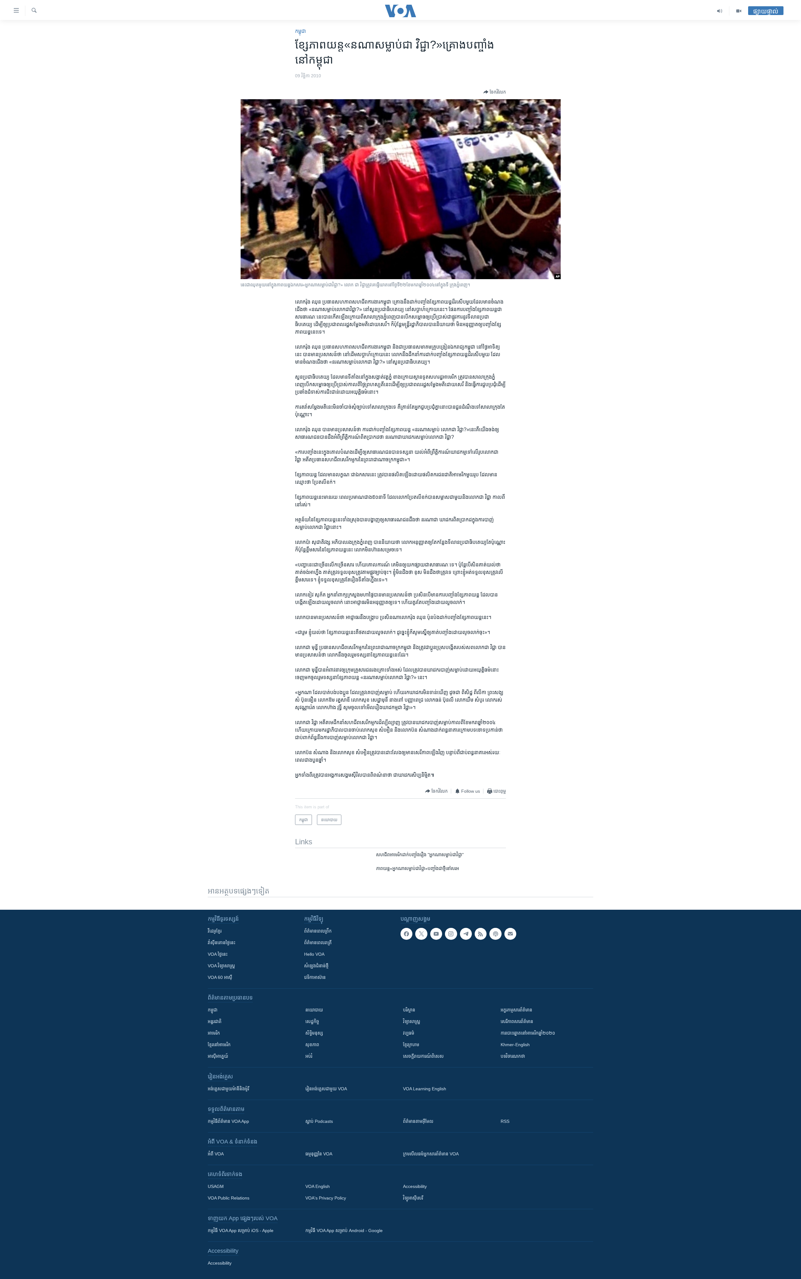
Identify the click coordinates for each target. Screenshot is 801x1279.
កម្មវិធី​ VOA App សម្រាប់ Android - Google (344, 1230)
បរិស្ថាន (409, 1009)
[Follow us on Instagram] (451, 934)
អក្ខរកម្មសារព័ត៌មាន (516, 1009)
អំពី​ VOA (216, 1153)
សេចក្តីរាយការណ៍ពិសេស (423, 1056)
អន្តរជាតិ (215, 1021)
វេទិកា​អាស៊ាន (315, 977)
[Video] (738, 11)
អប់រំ (308, 1056)
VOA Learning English (424, 1088)
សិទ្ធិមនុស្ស (314, 1033)
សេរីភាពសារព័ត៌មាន (517, 1021)
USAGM (216, 1186)
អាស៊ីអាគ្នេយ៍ (218, 1056)
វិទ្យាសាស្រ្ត (411, 1021)
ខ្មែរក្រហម (411, 1044)
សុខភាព (312, 1044)
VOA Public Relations (228, 1197)
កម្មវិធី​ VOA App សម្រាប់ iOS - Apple (240, 1230)
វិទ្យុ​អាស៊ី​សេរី (413, 1197)
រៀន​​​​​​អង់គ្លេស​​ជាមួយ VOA (326, 1088)
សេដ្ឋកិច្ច (312, 1021)
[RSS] (481, 934)
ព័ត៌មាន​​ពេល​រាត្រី (318, 942)
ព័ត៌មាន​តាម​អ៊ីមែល (418, 1121)
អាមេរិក (214, 1033)
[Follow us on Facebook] (406, 934)
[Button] (494, 92)
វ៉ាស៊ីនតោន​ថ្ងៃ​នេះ (221, 942)
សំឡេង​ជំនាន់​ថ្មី (316, 965)
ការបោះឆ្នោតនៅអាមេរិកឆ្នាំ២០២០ (528, 1033)
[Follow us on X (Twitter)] (421, 934)
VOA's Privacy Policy (325, 1197)
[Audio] (719, 11)
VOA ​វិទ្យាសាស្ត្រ (221, 965)
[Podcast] (495, 934)
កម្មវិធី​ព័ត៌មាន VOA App (228, 1121)
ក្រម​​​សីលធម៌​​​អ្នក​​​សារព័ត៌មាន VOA (431, 1153)
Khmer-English (515, 1044)
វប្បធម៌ (408, 1033)
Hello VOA (314, 954)
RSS (505, 1121)
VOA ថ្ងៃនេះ (217, 954)
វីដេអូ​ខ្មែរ (215, 931)
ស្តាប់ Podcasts (319, 1121)
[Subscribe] (510, 934)
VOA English (317, 1186)
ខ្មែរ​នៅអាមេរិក (219, 1044)
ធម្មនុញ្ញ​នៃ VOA (318, 1153)
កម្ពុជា (300, 31)
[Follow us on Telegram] (466, 934)
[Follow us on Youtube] (436, 934)
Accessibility (415, 1186)
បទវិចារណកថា (513, 1056)
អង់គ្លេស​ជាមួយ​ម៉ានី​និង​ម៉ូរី (228, 1088)
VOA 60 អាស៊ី (220, 977)
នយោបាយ (314, 1009)
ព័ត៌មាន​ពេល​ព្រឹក (318, 931)
